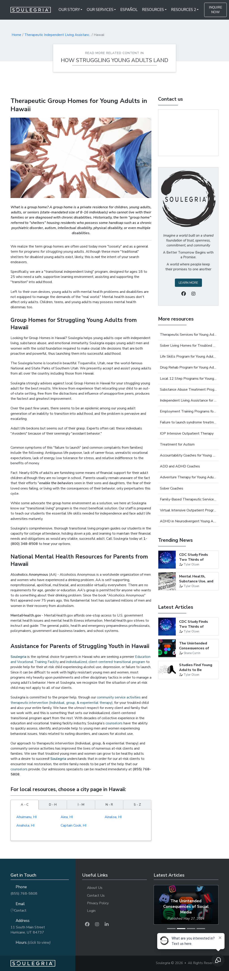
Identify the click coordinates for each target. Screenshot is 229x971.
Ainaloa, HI (113, 817)
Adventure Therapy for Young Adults (188, 477)
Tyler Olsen (191, 565)
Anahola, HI (25, 825)
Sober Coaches (171, 488)
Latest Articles (175, 607)
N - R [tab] (109, 804)
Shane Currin (192, 653)
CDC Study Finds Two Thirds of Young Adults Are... (195, 559)
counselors (114, 723)
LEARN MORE (188, 283)
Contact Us (96, 895)
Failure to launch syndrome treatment (188, 422)
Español (129, 9)
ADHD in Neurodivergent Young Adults (188, 521)
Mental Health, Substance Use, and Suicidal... (196, 581)
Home (16, 35)
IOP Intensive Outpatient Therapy (187, 433)
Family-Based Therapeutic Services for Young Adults (188, 499)
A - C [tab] (25, 804)
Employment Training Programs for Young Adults (188, 411)
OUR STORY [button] (69, 9)
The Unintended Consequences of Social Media (194, 648)
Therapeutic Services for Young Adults (188, 334)
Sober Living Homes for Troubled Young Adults (188, 345)
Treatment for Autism (177, 444)
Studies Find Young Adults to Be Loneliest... (195, 670)
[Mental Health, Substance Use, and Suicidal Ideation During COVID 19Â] (167, 581)
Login (91, 910)
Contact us (170, 99)
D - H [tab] (53, 804)
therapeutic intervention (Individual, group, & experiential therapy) (62, 702)
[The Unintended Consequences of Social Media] (167, 648)
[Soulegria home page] (43, 963)
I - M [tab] (81, 804)
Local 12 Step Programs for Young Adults (188, 378)
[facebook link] (87, 924)
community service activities (119, 697)
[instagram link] (97, 924)
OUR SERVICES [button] (100, 9)
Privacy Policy (98, 903)
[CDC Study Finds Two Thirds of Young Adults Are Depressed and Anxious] (167, 560)
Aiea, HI (67, 817)
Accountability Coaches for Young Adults (188, 455)
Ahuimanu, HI (26, 817)
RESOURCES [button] (153, 9)
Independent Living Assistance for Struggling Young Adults (188, 400)
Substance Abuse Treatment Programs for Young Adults (188, 389)
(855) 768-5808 (24, 893)
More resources (176, 319)
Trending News (175, 540)
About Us (94, 887)
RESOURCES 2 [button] (183, 9)
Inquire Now (215, 9)
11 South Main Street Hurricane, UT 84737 (28, 930)
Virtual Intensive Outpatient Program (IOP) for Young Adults (188, 510)
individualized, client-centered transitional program (105, 661)
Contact (20, 910)
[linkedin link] (107, 924)
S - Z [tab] (137, 804)
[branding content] (33, 9)
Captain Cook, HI (73, 825)
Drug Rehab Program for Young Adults (188, 367)
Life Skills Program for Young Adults (188, 356)
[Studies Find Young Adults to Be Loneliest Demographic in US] (167, 670)
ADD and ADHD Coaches (180, 466)
